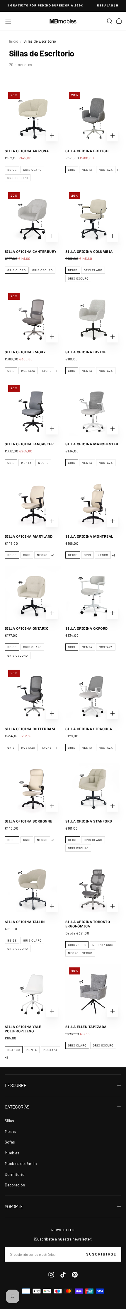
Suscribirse (101, 1254)
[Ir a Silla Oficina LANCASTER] (33, 409)
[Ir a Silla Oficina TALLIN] (33, 887)
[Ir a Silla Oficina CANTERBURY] (33, 217)
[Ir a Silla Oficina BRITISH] (93, 116)
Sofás (10, 1141)
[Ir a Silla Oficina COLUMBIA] (93, 217)
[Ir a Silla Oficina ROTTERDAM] (33, 694)
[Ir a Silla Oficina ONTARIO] (33, 594)
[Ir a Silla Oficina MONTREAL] (93, 502)
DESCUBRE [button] (15, 1085)
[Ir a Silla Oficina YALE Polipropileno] (33, 992)
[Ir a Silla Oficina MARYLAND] (33, 502)
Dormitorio (15, 1174)
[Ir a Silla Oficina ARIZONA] (33, 116)
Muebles (12, 1152)
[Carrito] (118, 21)
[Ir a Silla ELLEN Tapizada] (93, 992)
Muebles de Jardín (21, 1163)
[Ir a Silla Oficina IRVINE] (93, 317)
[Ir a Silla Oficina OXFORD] (93, 594)
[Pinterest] (74, 1274)
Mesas (10, 1131)
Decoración (15, 1184)
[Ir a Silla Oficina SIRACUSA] (93, 694)
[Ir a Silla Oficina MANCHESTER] (93, 409)
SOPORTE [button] (14, 1206)
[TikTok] (63, 1274)
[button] (8, 21)
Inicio (13, 41)
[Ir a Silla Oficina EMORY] (33, 317)
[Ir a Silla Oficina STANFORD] (93, 786)
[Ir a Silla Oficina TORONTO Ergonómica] (93, 887)
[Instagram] (51, 1274)
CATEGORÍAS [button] (17, 1106)
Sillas (9, 1120)
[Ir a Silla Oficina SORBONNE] (33, 786)
